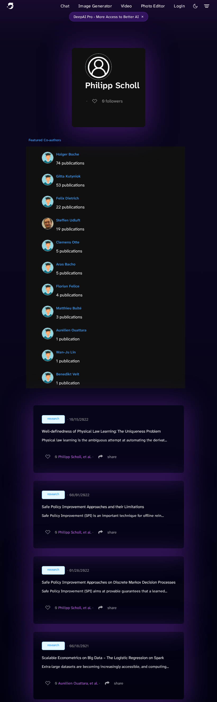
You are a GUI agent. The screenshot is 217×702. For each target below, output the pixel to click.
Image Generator (95, 6)
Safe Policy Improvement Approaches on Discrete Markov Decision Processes (108, 582)
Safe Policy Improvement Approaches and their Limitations (93, 506)
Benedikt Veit (67, 374)
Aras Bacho (65, 264)
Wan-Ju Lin (66, 352)
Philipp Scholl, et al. (74, 456)
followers (112, 101)
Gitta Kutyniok (68, 176)
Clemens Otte (67, 242)
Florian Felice (67, 286)
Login (179, 6)
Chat (65, 6)
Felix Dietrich (67, 198)
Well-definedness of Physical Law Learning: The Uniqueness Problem (101, 431)
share (112, 456)
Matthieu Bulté (69, 308)
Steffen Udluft (68, 220)
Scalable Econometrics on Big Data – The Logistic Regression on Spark (103, 657)
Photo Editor (153, 6)
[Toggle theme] (195, 6)
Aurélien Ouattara (71, 330)
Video (126, 6)
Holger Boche (67, 154)
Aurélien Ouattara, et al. (78, 683)
